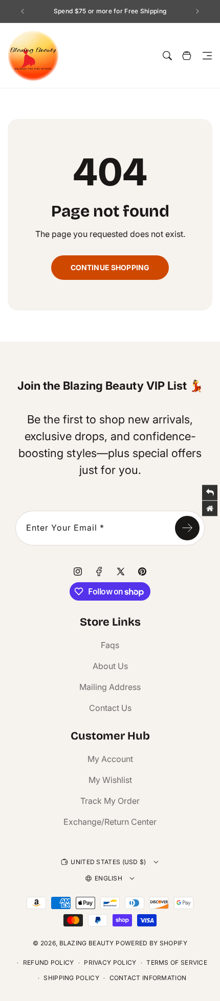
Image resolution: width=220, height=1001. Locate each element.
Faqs (110, 645)
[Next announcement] (197, 11)
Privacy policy (110, 962)
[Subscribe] (187, 528)
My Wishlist (110, 780)
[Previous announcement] (22, 11)
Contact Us (110, 708)
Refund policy (48, 962)
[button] (207, 55)
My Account (110, 759)
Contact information (148, 978)
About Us (110, 666)
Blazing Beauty (86, 943)
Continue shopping (110, 267)
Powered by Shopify (151, 943)
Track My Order (110, 801)
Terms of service (176, 962)
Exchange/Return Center (110, 822)
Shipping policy (71, 978)
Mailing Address (110, 687)
